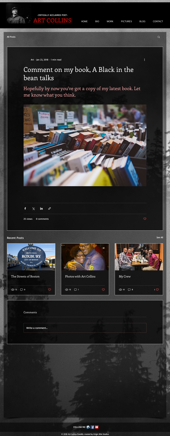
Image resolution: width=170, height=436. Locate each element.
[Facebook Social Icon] (92, 427)
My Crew (125, 276)
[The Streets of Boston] (31, 257)
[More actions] (144, 59)
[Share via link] (49, 208)
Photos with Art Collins (80, 276)
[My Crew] (139, 257)
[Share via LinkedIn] (41, 208)
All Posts (11, 36)
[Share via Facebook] (25, 208)
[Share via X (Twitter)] (33, 208)
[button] (158, 36)
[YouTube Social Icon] (96, 427)
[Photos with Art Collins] (85, 257)
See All (160, 237)
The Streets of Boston (25, 276)
